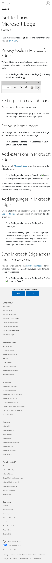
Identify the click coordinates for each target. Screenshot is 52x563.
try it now (13, 40)
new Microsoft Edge (34, 265)
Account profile (7, 346)
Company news (7, 514)
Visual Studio (7, 494)
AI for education (8, 414)
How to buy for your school (11, 402)
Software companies (9, 490)
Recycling (15, 559)
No (33, 293)
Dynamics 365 (7, 434)
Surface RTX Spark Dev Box (11, 318)
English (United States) (14, 541)
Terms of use (32, 555)
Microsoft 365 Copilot (9, 450)
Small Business (7, 454)
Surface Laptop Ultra (9, 314)
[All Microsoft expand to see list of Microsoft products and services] (3, 3)
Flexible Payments (8, 374)
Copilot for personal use (10, 327)
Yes (18, 293)
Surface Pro (6, 306)
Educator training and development (14, 406)
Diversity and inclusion (10, 526)
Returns (5, 358)
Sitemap (5, 555)
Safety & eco (7, 559)
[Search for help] (9, 3)
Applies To (7, 30)
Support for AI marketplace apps (13, 478)
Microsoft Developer (9, 470)
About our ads (24, 559)
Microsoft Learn (8, 474)
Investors (6, 522)
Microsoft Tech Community (11, 482)
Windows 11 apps (8, 335)
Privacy (24, 555)
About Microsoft (8, 510)
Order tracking (7, 362)
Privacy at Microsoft (9, 518)
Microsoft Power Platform (11, 442)
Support (5, 9)
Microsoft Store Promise (10, 370)
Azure (5, 466)
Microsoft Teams (8, 446)
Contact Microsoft (15, 555)
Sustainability (7, 534)
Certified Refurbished (9, 366)
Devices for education (9, 390)
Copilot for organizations (10, 322)
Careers (5, 506)
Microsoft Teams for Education (12, 394)
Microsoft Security (8, 430)
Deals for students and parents (12, 410)
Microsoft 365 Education (10, 398)
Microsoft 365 (7, 438)
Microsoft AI (6, 426)
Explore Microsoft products (11, 331)
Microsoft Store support (10, 354)
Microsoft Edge (20, 165)
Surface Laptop (7, 310)
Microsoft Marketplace (10, 486)
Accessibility (7, 530)
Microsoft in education (10, 386)
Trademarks (41, 555)
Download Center (8, 350)
